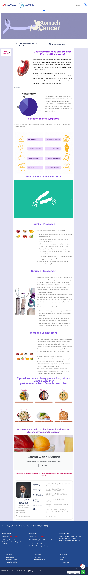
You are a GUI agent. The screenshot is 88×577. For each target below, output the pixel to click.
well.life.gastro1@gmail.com (24, 517)
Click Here (44, 465)
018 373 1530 (21, 513)
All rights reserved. (35, 571)
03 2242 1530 (21, 510)
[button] (9, 52)
